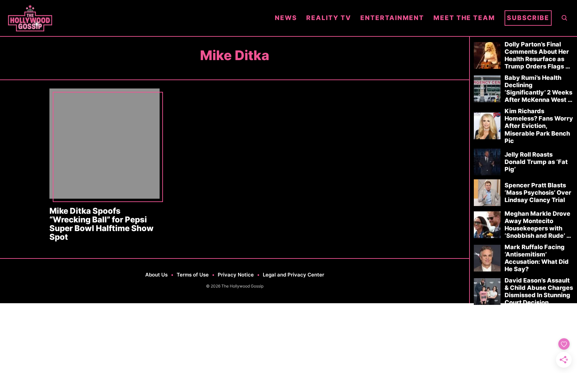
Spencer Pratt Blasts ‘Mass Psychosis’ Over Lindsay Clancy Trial (538, 192)
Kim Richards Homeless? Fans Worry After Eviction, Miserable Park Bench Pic (539, 126)
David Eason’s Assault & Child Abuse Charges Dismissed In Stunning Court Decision (539, 291)
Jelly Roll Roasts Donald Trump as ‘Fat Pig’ (536, 162)
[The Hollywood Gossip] (136, 18)
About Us (156, 274)
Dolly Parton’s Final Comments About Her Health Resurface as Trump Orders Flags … (537, 55)
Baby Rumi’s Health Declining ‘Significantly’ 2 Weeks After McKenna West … (538, 88)
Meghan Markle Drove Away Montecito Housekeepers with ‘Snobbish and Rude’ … (538, 224)
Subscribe (528, 18)
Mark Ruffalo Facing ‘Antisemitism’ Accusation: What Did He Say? (537, 257)
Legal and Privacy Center (293, 274)
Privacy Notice (236, 274)
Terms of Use (193, 274)
